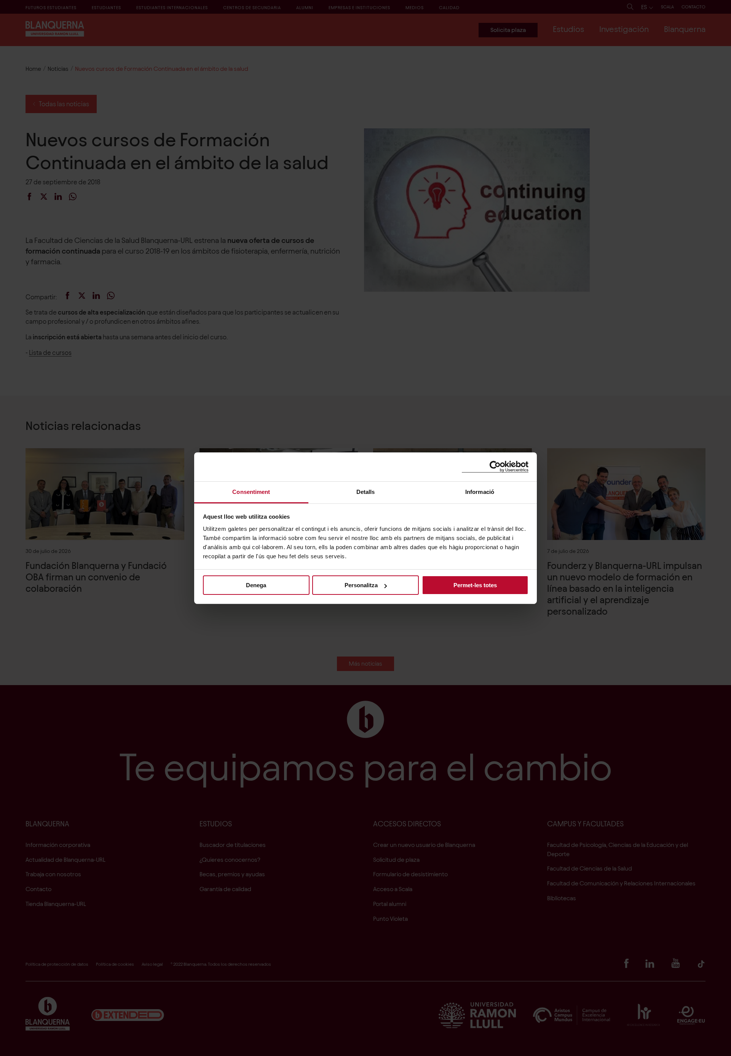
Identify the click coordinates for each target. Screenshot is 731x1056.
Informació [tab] (479, 491)
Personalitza (361, 585)
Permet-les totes (475, 585)
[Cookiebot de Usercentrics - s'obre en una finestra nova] (495, 467)
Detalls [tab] (365, 491)
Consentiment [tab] (251, 491)
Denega (256, 585)
